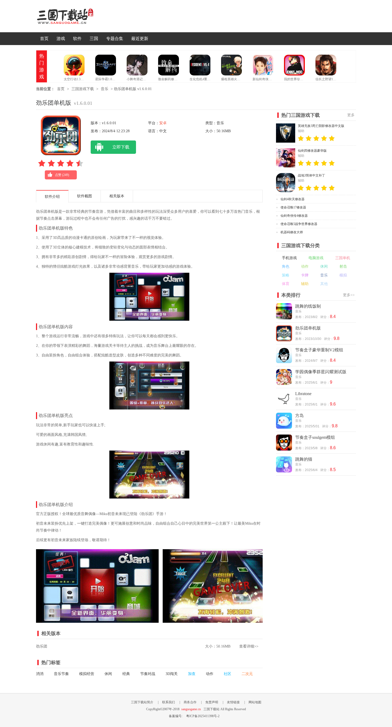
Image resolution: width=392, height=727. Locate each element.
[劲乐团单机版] (97, 620)
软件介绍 (52, 197)
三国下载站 (73, 16)
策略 (285, 275)
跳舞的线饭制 (308, 306)
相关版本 (116, 196)
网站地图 (255, 702)
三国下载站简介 (142, 702)
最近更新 (139, 38)
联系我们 (168, 702)
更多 (351, 115)
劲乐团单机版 (308, 328)
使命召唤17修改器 (293, 207)
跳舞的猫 (303, 459)
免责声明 (211, 702)
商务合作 (190, 702)
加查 (191, 674)
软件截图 (84, 196)
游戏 (61, 38)
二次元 (247, 674)
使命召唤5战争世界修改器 (299, 224)
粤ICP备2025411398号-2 (202, 716)
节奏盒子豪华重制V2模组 (319, 350)
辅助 (305, 284)
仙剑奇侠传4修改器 (294, 216)
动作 (209, 674)
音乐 (104, 89)
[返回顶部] (368, 648)
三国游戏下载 (82, 89)
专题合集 (114, 38)
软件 (77, 38)
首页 (44, 38)
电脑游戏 (316, 258)
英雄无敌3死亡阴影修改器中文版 (321, 126)
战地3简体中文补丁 (311, 175)
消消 (39, 674)
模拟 (343, 275)
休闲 (108, 674)
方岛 (299, 415)
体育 (285, 284)
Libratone (303, 393)
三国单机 (342, 258)
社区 (227, 674)
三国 (94, 38)
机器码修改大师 (292, 232)
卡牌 (305, 275)
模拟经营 (86, 674)
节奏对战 (147, 674)
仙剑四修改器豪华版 (312, 150)
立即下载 (120, 147)
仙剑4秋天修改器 (293, 199)
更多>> (349, 295)
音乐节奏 (61, 674)
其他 (324, 284)
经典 (126, 674)
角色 (285, 266)
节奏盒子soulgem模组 (315, 437)
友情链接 (233, 702)
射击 (343, 266)
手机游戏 (289, 258)
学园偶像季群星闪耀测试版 (320, 371)
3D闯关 (172, 674)
